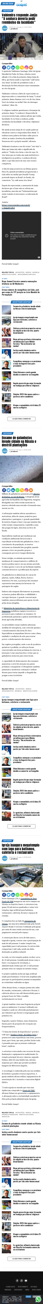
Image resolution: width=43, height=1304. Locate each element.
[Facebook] (4, 67)
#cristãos (20, 272)
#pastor (6, 1117)
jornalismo (14, 29)
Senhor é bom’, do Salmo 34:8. (23, 1034)
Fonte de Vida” (29, 1090)
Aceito (28, 1296)
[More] (31, 67)
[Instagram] (26, 67)
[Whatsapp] (17, 67)
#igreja (36, 272)
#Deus (28, 272)
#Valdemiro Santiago (27, 274)
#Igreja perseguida (10, 1114)
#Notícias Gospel (10, 274)
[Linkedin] (13, 67)
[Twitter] (9, 67)
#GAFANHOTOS (8, 691)
